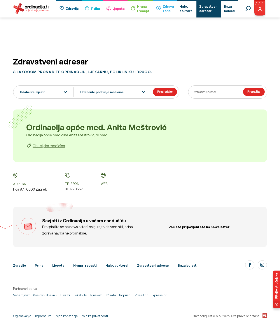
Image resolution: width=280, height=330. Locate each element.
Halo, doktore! (116, 265)
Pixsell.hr (141, 295)
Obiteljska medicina (49, 146)
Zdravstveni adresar (153, 265)
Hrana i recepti (85, 265)
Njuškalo (96, 295)
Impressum (43, 316)
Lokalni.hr (80, 295)
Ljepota (118, 8)
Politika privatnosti (94, 316)
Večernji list (21, 295)
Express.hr (158, 295)
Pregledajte (165, 91)
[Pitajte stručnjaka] (276, 289)
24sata (111, 295)
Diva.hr (65, 295)
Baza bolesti (188, 265)
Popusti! (125, 295)
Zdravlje (72, 8)
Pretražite (253, 91)
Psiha (95, 8)
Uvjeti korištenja (66, 316)
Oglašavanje (22, 316)
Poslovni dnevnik (45, 295)
